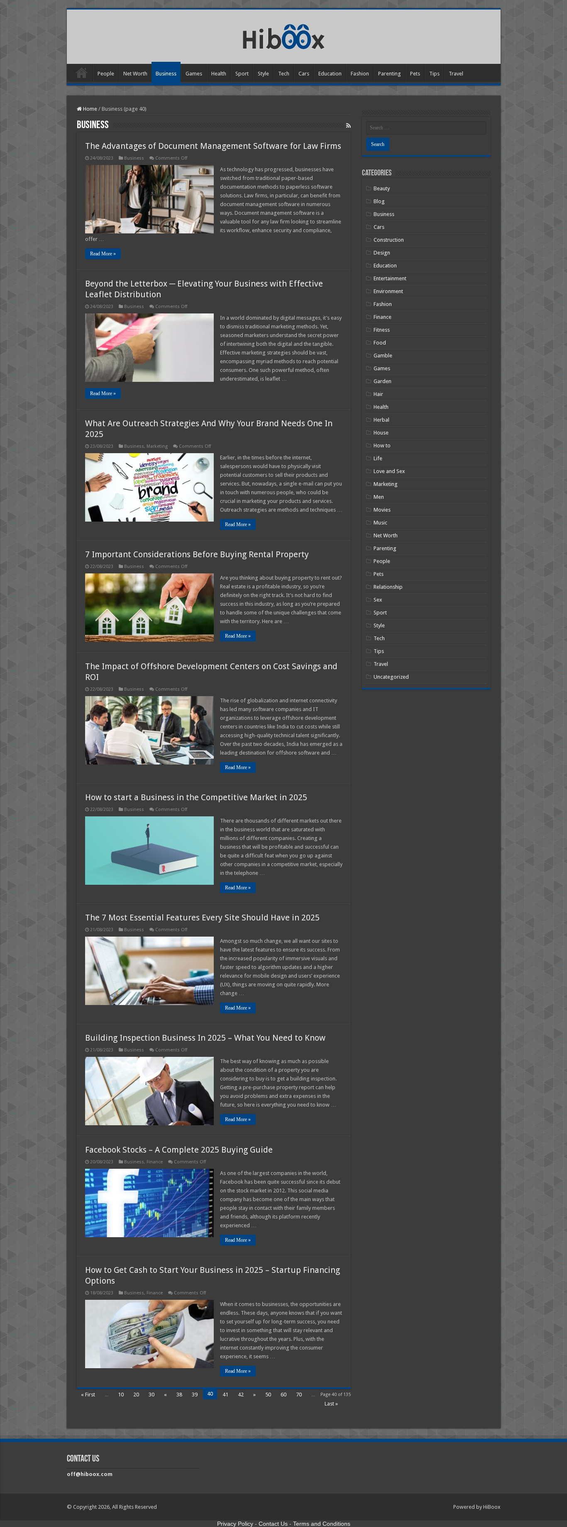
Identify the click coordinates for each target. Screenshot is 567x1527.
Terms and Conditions (321, 1523)
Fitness (382, 330)
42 (241, 1394)
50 (268, 1394)
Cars (303, 73)
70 (299, 1394)
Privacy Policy (235, 1523)
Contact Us (273, 1523)
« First (88, 1394)
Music (380, 523)
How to (382, 445)
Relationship (388, 587)
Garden (382, 381)
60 (283, 1394)
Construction (389, 240)
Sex (378, 600)
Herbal (381, 420)
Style (263, 73)
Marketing (157, 446)
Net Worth (135, 73)
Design (382, 253)
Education (330, 73)
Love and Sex (389, 471)
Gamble (383, 355)
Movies (382, 510)
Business (166, 73)
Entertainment (390, 278)
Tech (283, 73)
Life (378, 458)
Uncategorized (391, 677)
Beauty (382, 188)
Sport (242, 73)
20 (136, 1394)
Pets (415, 73)
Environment (388, 291)
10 (121, 1394)
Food (380, 343)
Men (379, 497)
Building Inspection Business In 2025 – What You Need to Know (205, 1038)
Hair (378, 394)
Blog (379, 201)
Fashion (360, 73)
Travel (456, 73)
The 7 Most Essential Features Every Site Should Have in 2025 (202, 918)
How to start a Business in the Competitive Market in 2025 (196, 797)
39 (195, 1394)
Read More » (103, 254)
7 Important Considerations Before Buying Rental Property (197, 554)
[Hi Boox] (284, 35)
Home (82, 72)
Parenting (389, 73)
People (106, 73)
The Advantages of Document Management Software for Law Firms (213, 146)
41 (225, 1394)
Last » (331, 1404)
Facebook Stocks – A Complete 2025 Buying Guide (179, 1150)
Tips (434, 73)
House (381, 433)
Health (218, 73)
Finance (155, 1162)
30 (151, 1394)
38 (179, 1394)
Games (194, 73)
